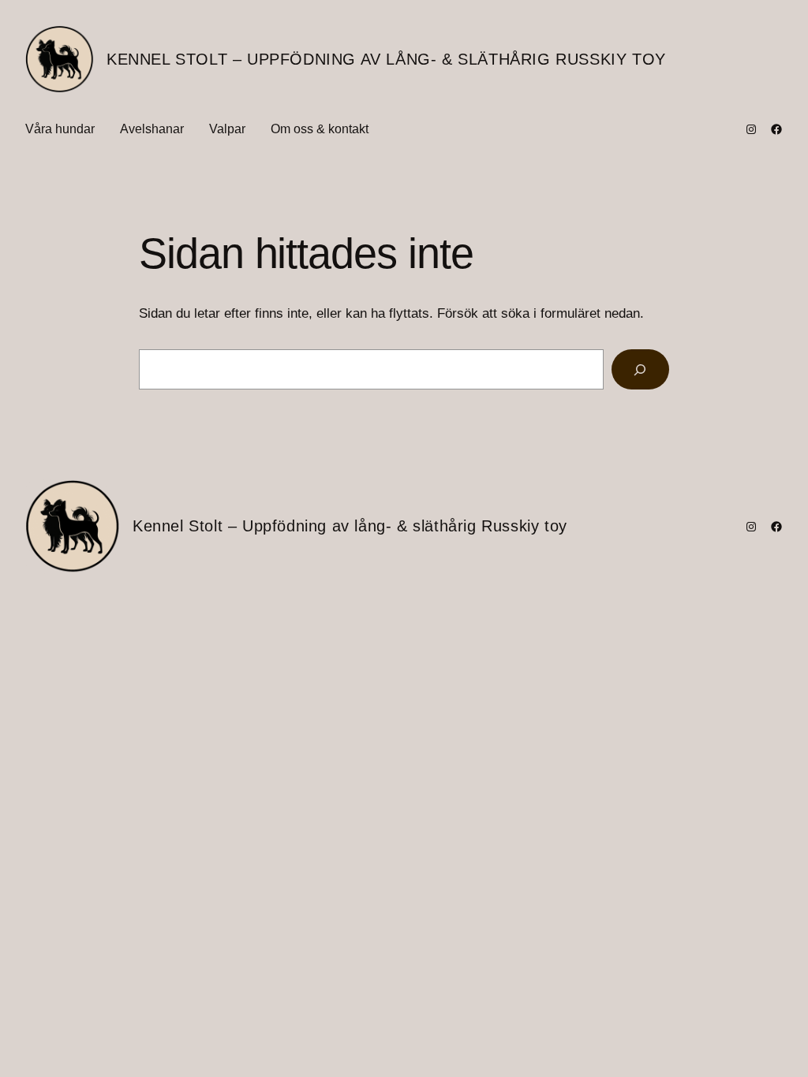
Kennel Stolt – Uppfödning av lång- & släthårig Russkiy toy (386, 59)
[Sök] (640, 369)
